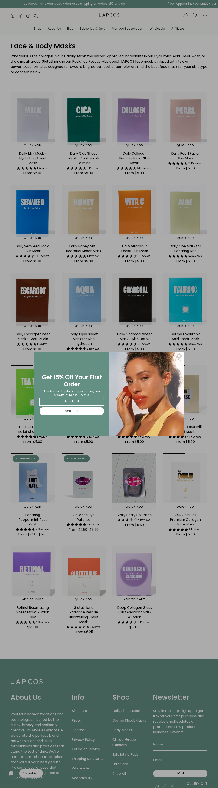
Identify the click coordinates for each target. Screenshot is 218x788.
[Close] (179, 356)
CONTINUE (72, 411)
